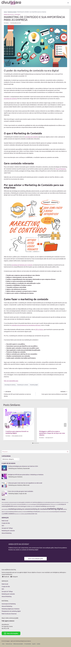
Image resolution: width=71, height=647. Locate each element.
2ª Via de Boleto (27, 643)
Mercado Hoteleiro (42, 511)
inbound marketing (41, 506)
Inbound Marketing (61, 169)
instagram (48, 506)
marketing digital (34, 384)
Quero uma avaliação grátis (35, 558)
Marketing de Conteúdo (8, 530)
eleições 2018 (49, 504)
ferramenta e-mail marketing (18, 506)
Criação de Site (6, 523)
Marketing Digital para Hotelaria (10, 608)
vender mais (34, 513)
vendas (29, 513)
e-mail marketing (39, 504)
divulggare (34, 504)
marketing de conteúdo (22, 384)
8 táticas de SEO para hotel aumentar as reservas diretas (17, 394)
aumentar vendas (8, 502)
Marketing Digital (9, 14)
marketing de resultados (38, 509)
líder (7, 509)
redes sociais (8, 513)
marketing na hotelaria (22, 511)
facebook (9, 506)
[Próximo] (65, 425)
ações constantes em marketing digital (31, 502)
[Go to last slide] (6, 425)
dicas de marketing (28, 504)
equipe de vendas (55, 504)
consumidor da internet (16, 504)
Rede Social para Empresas (9, 613)
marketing (12, 509)
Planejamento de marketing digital (11, 611)
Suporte (34, 643)
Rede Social (5, 520)
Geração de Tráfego (7, 528)
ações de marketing (45, 502)
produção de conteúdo (59, 511)
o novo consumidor (50, 511)
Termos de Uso (9, 643)
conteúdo (23, 504)
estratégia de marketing (10, 98)
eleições (45, 504)
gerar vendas (27, 506)
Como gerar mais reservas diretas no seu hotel (54, 393)
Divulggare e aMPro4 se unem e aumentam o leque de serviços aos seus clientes (52, 433)
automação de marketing (17, 502)
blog (49, 502)
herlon (7, 23)
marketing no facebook (33, 511)
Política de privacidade (18, 643)
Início (3, 643)
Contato (38, 643)
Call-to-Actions (39, 329)
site (15, 513)
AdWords (3, 502)
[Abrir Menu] (68, 3)
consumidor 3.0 (8, 504)
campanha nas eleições (55, 502)
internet (52, 506)
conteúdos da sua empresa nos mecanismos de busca (25, 325)
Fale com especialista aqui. (11, 380)
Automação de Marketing (9, 603)
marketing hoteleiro (13, 511)
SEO (13, 513)
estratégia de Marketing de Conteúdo (22, 265)
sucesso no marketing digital (21, 513)
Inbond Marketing (6, 533)
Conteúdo (17, 14)
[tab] (32, 443)
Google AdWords (33, 506)
